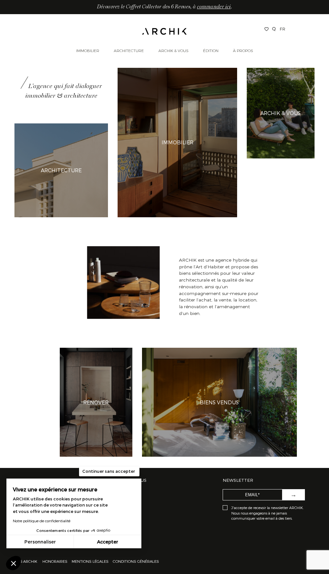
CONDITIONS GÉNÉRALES (135, 561)
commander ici (214, 7)
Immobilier (87, 50)
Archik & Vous (173, 50)
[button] (13, 563)
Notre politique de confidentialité (41, 520)
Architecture (129, 50)
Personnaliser (40, 541)
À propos (243, 50)
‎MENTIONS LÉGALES (90, 561)
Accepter (107, 541)
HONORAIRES (55, 561)
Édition (210, 50)
